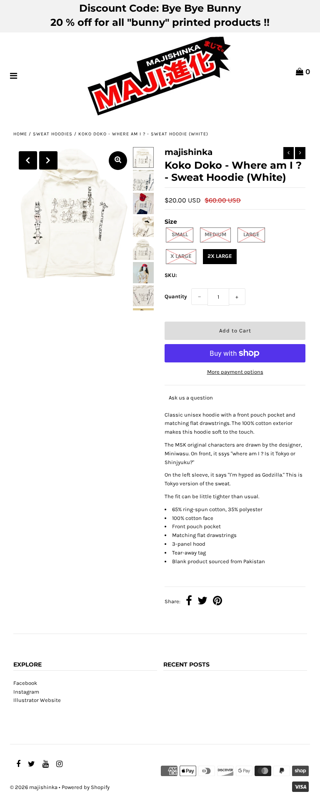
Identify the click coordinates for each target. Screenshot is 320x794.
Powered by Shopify (86, 787)
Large (251, 234)
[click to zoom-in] (118, 160)
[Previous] (28, 160)
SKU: (171, 275)
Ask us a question (191, 398)
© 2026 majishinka (34, 787)
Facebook (25, 683)
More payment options (235, 372)
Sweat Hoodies (52, 134)
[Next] (48, 160)
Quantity (176, 296)
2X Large (220, 256)
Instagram (26, 692)
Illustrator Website (37, 700)
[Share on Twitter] (203, 602)
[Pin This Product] (217, 602)
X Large (181, 256)
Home (20, 134)
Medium (215, 234)
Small (180, 234)
